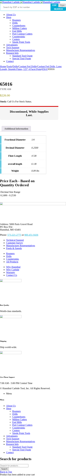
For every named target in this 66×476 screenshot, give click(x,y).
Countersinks (12, 259)
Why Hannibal (13, 267)
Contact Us (11, 275)
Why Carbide (12, 269)
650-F (45, 69)
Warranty (10, 272)
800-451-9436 (31, 235)
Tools (9, 66)
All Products (12, 261)
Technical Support (15, 240)
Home (3, 66)
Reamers (10, 253)
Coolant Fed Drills (28, 66)
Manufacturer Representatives (20, 245)
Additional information (16, 128)
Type (62, 5)
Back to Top (6, 472)
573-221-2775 (14, 235)
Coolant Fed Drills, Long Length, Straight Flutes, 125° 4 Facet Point (31, 67)
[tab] (16, 129)
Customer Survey (14, 243)
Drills (15, 66)
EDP (54, 5)
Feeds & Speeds (14, 248)
